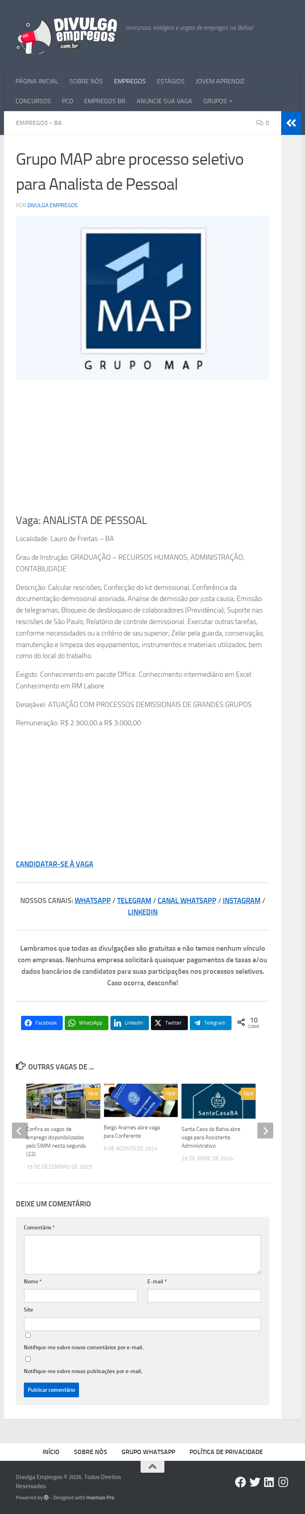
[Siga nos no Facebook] (240, 1482)
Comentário (39, 1227)
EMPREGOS (130, 81)
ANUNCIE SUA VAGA (164, 101)
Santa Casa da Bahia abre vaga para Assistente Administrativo (210, 1137)
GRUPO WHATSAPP (148, 1452)
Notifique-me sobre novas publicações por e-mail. (83, 1371)
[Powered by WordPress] (46, 1497)
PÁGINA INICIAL (36, 81)
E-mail (157, 1281)
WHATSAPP (93, 900)
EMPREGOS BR (104, 101)
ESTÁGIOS (171, 81)
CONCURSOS (33, 101)
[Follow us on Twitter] (255, 1482)
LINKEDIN (143, 912)
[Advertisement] (142, 446)
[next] (265, 1130)
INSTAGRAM (242, 900)
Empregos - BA (39, 123)
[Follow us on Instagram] (283, 1482)
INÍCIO (51, 1452)
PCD (67, 101)
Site (28, 1309)
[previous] (20, 1130)
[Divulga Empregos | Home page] (67, 36)
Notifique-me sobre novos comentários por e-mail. (83, 1347)
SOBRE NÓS (86, 81)
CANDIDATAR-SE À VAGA (54, 864)
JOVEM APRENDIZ (220, 81)
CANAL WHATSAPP (187, 900)
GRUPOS (215, 101)
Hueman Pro (100, 1498)
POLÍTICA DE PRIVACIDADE (226, 1452)
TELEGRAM (134, 900)
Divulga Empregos (52, 205)
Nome (33, 1281)
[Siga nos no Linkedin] (269, 1482)
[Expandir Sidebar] (291, 123)
